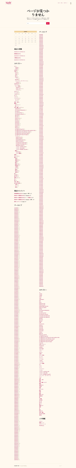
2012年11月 (16, 339)
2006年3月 (16, 439)
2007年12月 (16, 410)
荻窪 (16, 169)
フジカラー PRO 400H (20, 148)
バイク (15, 96)
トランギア (18, 90)
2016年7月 (16, 292)
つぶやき (16, 94)
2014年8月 (16, 315)
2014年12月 (16, 310)
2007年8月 (16, 416)
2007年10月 (16, 413)
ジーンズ (16, 99)
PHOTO (65, 2)
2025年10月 (16, 221)
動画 (16, 150)
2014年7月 (16, 316)
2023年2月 (16, 265)
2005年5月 (16, 452)
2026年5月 (16, 212)
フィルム (16, 135)
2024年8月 (16, 240)
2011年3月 (16, 359)
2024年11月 (16, 236)
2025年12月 (16, 218)
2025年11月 (16, 220)
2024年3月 (16, 247)
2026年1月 (16, 217)
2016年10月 (16, 288)
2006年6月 (16, 435)
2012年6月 (16, 346)
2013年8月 (16, 327)
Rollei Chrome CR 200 (19, 145)
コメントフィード (42, 424)
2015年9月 (16, 300)
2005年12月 (16, 443)
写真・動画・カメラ (18, 107)
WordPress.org (41, 425)
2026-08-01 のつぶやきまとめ (19, 59)
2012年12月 (16, 338)
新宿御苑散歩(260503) (18, 193)
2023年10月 (16, 254)
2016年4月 (16, 293)
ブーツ (16, 100)
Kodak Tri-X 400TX (19, 141)
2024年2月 (16, 248)
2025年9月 (16, 223)
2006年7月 (16, 433)
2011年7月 (16, 354)
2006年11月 (16, 428)
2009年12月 (16, 379)
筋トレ (16, 106)
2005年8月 (16, 448)
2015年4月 (16, 304)
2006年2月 (16, 440)
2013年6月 (16, 330)
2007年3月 (16, 422)
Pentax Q (16, 126)
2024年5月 (16, 244)
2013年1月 (16, 337)
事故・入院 (16, 102)
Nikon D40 (17, 115)
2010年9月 (16, 367)
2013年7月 (16, 329)
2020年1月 (16, 273)
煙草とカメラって (17, 201)
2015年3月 (16, 305)
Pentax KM (17, 121)
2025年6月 (16, 227)
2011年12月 (16, 352)
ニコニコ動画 (18, 153)
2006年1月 (16, 441)
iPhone (16, 76)
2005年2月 (16, 456)
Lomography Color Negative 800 (21, 144)
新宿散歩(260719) (17, 53)
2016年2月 (16, 296)
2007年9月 (16, 414)
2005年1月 (16, 458)
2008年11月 (16, 395)
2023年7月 (16, 258)
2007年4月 (16, 421)
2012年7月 (16, 345)
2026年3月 (16, 214)
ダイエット (17, 104)
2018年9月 (16, 280)
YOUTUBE (18, 152)
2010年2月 (16, 376)
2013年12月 (16, 326)
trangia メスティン (19, 88)
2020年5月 (16, 271)
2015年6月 (16, 301)
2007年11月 (16, 412)
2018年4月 (16, 281)
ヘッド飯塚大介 (29, 197)
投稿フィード (41, 422)
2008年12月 (16, 394)
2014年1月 (16, 325)
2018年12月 (16, 276)
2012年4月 (16, 349)
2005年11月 (16, 444)
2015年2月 (16, 307)
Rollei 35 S (17, 127)
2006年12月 (16, 427)
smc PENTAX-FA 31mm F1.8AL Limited (22, 133)
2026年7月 (16, 209)
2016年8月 (16, 291)
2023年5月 (16, 261)
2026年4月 (16, 213)
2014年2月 (16, 323)
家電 (15, 154)
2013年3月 (16, 334)
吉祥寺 (16, 161)
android (16, 72)
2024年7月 (16, 242)
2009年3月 (16, 390)
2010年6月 (16, 371)
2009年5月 (16, 387)
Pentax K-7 (17, 119)
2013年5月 (16, 331)
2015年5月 (16, 303)
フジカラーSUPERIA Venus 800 (21, 149)
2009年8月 (16, 383)
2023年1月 (16, 266)
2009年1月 (16, 393)
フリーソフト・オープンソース (21, 80)
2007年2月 (16, 424)
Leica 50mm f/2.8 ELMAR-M (20, 110)
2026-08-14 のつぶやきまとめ (19, 51)
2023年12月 (16, 251)
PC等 (15, 71)
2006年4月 (16, 437)
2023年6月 (16, 259)
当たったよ (16, 156)
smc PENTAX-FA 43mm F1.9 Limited (21, 134)
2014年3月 (16, 322)
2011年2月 (16, 360)
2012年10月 (16, 341)
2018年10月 (16, 278)
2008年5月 (16, 403)
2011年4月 (16, 357)
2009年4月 (16, 388)
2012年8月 (16, 344)
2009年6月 (16, 386)
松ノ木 (16, 168)
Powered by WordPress (23, 465)
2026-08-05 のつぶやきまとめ (19, 55)
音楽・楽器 (16, 181)
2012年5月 (16, 348)
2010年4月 (16, 373)
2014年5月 (16, 319)
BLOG (59, 2)
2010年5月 (16, 372)
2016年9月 (16, 289)
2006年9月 (16, 431)
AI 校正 (16, 68)
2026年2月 (16, 216)
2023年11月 (16, 252)
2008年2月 (16, 408)
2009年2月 (16, 391)
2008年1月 (16, 409)
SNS (61, 2)
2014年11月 (16, 311)
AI (14, 66)
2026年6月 (16, 210)
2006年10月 (16, 429)
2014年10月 (16, 312)
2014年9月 (16, 314)
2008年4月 (16, 405)
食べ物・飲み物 (17, 183)
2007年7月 (16, 417)
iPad (15, 75)
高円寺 (16, 172)
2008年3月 (16, 406)
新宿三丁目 (17, 164)
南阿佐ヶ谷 (17, 160)
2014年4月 (16, 320)
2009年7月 (16, 384)
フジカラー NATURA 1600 (21, 146)
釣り (15, 180)
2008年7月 (16, 401)
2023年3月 (16, 263)
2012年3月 (16, 350)
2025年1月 (16, 233)
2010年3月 (16, 375)
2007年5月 (16, 420)
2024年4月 (16, 246)
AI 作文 (16, 67)
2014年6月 (16, 318)
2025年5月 (16, 228)
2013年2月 (16, 335)
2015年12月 (16, 299)
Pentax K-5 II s (17, 118)
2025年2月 (16, 232)
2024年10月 (16, 237)
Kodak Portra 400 (19, 137)
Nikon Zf (16, 116)
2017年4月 (16, 284)
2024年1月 (16, 250)
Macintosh (16, 79)
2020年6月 (16, 270)
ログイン (40, 421)
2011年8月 (16, 353)
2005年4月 (16, 454)
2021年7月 (16, 269)
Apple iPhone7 (17, 108)
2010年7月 (16, 369)
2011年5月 (16, 356)
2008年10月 (16, 397)
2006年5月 (16, 436)
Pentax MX (17, 122)
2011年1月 (16, 361)
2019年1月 (16, 274)
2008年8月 (16, 399)
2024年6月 (16, 243)
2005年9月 (16, 447)
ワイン (16, 185)
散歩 (15, 157)
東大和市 (16, 175)
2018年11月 (16, 277)
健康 (15, 103)
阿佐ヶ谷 (16, 170)
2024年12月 (16, 235)
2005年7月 (16, 450)
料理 (16, 187)
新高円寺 (16, 165)
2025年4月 (16, 229)
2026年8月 (16, 208)
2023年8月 (16, 256)
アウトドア (16, 84)
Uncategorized (16, 83)
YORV (18, 465)
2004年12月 (16, 459)
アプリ (17, 78)
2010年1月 (16, 378)
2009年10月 (16, 382)
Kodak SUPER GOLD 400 (20, 139)
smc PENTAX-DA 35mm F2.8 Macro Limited (22, 131)
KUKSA (15, 70)
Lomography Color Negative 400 (21, 142)
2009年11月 (16, 380)
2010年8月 (16, 368)
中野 (16, 158)
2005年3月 (16, 455)
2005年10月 (16, 446)
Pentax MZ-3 (17, 125)
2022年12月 (16, 267)
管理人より (16, 177)
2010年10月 (16, 365)
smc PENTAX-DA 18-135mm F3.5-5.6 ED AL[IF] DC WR (25, 130)
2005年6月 (16, 451)
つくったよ (16, 92)
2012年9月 (16, 342)
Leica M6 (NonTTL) (18, 112)
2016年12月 (16, 286)
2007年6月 (16, 418)
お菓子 (16, 184)
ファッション (16, 98)
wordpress (17, 82)
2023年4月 (16, 262)
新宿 (16, 162)
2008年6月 (16, 402)
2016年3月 (16, 295)
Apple (16, 74)
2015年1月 (16, 308)
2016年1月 (16, 297)
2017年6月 (16, 282)
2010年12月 (16, 363)
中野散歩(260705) (17, 57)
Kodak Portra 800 (19, 138)
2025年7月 (16, 225)
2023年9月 (16, 255)
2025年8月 (16, 224)
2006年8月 (16, 432)
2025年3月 (16, 231)
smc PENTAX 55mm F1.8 (19, 129)
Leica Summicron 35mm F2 (19, 114)
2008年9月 (16, 398)
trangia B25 (18, 87)
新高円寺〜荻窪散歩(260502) (19, 195)
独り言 (15, 176)
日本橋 (16, 166)
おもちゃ (16, 91)
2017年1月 (16, 285)
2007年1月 (16, 425)
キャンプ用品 (17, 86)
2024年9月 (16, 239)
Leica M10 (17, 111)
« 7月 (15, 45)
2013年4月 (16, 333)
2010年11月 (16, 364)
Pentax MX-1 (17, 123)
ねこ (15, 95)
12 (25, 38)
